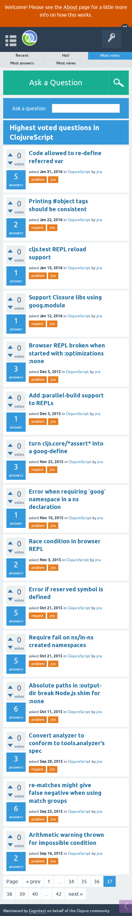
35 (84, 881)
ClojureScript (79, 172)
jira (99, 172)
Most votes (110, 55)
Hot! (66, 55)
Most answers (22, 63)
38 (9, 894)
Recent (22, 55)
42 (59, 894)
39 (22, 894)
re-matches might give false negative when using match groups (65, 793)
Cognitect (37, 911)
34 (71, 881)
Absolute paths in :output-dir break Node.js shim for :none (65, 693)
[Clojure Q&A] (29, 38)
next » (76, 894)
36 (97, 881)
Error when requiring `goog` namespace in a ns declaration (67, 499)
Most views (66, 63)
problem (37, 179)
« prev (33, 881)
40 (35, 894)
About (70, 7)
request (37, 227)
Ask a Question (55, 82)
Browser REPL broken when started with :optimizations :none (67, 353)
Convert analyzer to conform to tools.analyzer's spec (67, 743)
